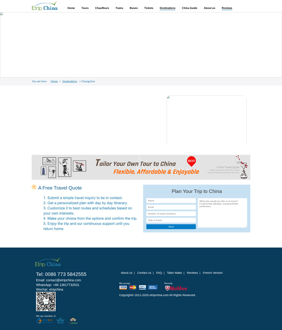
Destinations (167, 8)
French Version (213, 272)
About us (209, 8)
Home (71, 8)
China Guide (189, 8)
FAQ (159, 272)
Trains (119, 8)
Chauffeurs (102, 8)
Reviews (227, 8)
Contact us (144, 272)
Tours (85, 8)
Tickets (148, 8)
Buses (134, 8)
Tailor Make (174, 272)
